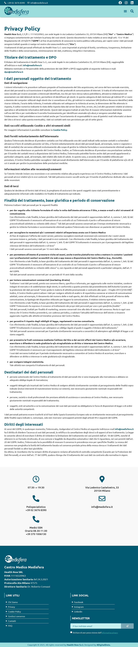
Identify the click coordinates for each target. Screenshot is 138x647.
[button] (125, 11)
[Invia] (127, 626)
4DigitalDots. (104, 644)
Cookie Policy (60, 129)
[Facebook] (120, 2)
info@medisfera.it (32, 65)
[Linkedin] (132, 2)
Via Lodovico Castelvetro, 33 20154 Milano (102, 489)
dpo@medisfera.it (13, 71)
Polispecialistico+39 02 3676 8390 (36, 508)
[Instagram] (126, 2)
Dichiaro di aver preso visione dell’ (95, 632)
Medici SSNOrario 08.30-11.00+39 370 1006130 (36, 531)
